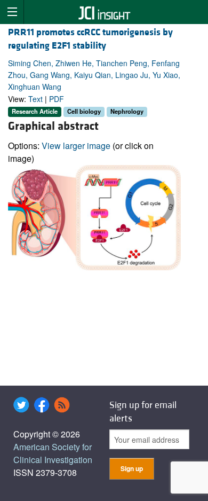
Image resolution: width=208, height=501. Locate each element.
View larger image (76, 145)
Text (35, 98)
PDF (56, 98)
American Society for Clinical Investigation (52, 453)
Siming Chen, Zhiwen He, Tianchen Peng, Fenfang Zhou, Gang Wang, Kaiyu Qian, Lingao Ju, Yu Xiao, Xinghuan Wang (94, 75)
